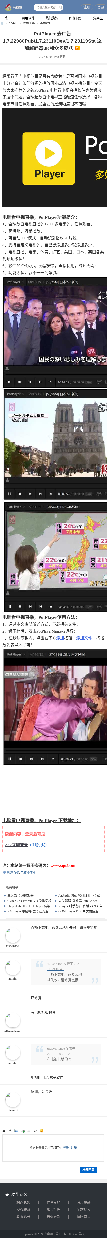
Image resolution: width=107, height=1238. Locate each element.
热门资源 (52, 18)
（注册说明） (38, 845)
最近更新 (53, 1217)
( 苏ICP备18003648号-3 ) (69, 1234)
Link (22, 1130)
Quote (28, 1130)
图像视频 (75, 18)
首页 (7, 18)
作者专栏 (53, 1202)
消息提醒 (84, 1202)
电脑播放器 (28, 872)
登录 (100, 7)
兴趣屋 (2, 23)
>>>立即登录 (16, 845)
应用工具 (29, 23)
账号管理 (53, 1209)
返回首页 (84, 1217)
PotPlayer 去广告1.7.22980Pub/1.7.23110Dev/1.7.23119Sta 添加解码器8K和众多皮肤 (52, 41)
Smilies (41, 1130)
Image (16, 1130)
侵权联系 (23, 1209)
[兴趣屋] (12, 7)
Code (35, 1130)
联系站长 (23, 1217)
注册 (86, 7)
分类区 (98, 18)
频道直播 (13, 872)
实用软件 (28, 18)
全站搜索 (84, 1209)
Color (10, 1130)
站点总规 (23, 1202)
